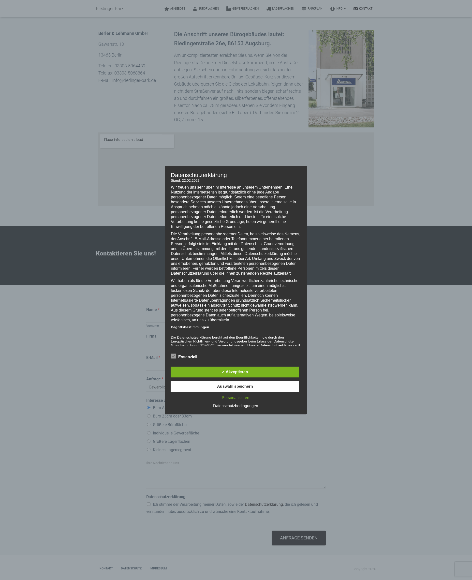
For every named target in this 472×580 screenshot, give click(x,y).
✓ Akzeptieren (235, 372)
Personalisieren (235, 398)
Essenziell (187, 357)
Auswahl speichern (235, 386)
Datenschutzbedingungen (235, 406)
